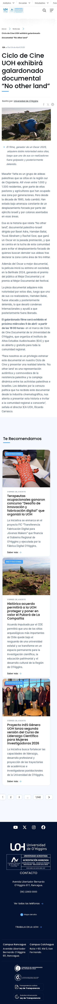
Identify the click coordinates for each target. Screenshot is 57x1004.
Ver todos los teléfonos (27, 903)
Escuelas (23, 3)
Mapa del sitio (30, 914)
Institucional (13, 454)
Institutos (7, 3)
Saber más (13, 552)
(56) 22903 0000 (28, 891)
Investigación (14, 683)
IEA (3, 47)
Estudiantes (40, 3)
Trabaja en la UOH (27, 927)
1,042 (38, 797)
